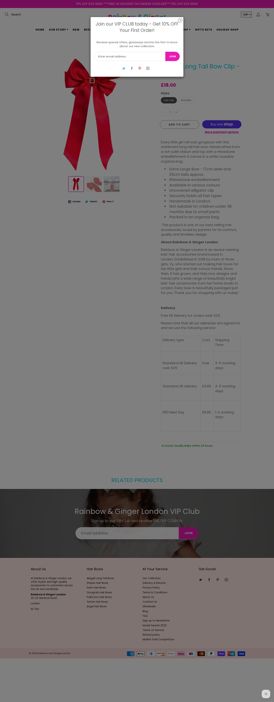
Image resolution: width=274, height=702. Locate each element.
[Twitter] (123, 68)
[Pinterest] (139, 68)
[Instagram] (147, 68)
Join (172, 56)
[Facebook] (131, 68)
